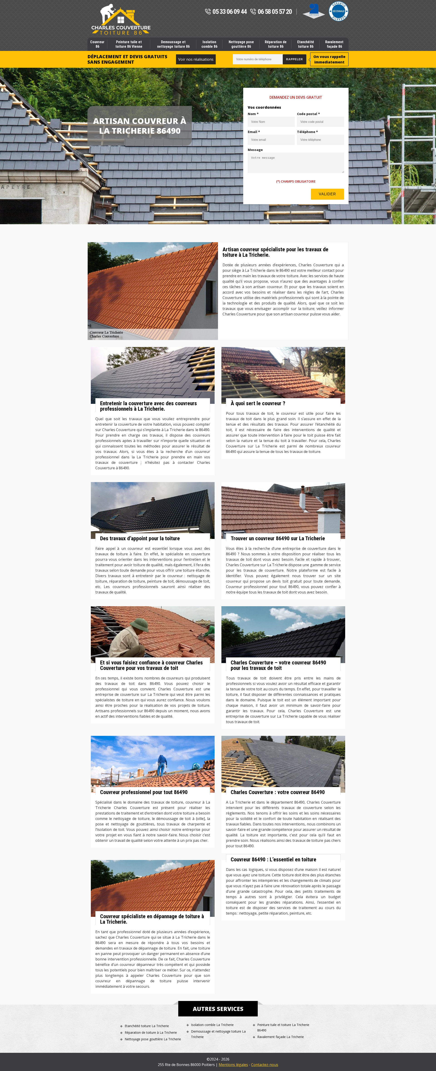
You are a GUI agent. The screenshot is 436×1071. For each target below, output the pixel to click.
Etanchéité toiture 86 (305, 44)
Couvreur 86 (97, 44)
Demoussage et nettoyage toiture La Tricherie (218, 1034)
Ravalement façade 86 (334, 44)
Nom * (253, 114)
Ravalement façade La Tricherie (280, 1037)
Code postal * (308, 114)
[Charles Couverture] (120, 19)
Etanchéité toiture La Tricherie (147, 1026)
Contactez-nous (264, 1064)
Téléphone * (307, 132)
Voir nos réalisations (195, 59)
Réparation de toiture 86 (276, 44)
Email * (254, 132)
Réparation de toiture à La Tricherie (151, 1032)
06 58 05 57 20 (275, 12)
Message (255, 150)
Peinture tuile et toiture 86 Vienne (128, 44)
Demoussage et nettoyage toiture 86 (173, 44)
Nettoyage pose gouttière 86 (241, 44)
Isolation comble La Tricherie (212, 1025)
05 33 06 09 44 (230, 12)
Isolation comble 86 (209, 44)
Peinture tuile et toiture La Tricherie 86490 (283, 1027)
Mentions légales (233, 1064)
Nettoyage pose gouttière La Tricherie (153, 1039)
